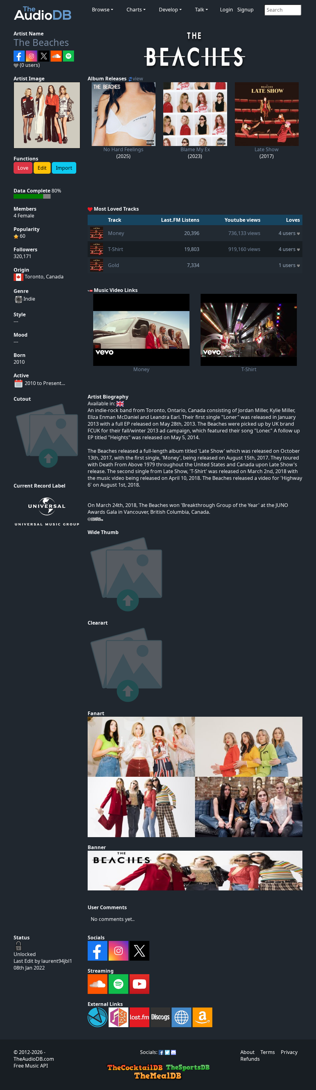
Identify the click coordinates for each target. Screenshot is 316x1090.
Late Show (267, 149)
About (247, 1052)
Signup (245, 9)
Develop (168, 9)
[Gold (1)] (96, 264)
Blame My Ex (195, 149)
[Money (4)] (96, 232)
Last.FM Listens (180, 220)
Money (116, 233)
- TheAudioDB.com (34, 1055)
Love (23, 167)
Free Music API (31, 1065)
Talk (199, 9)
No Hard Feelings (123, 149)
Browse (101, 9)
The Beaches (41, 42)
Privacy (289, 1052)
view (138, 78)
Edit (42, 167)
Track (114, 220)
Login (226, 9)
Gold (113, 265)
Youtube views (242, 220)
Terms (267, 1052)
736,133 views (244, 233)
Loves (293, 220)
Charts (134, 9)
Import (64, 167)
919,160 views (244, 249)
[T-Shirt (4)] (96, 248)
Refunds (250, 1059)
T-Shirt (115, 249)
